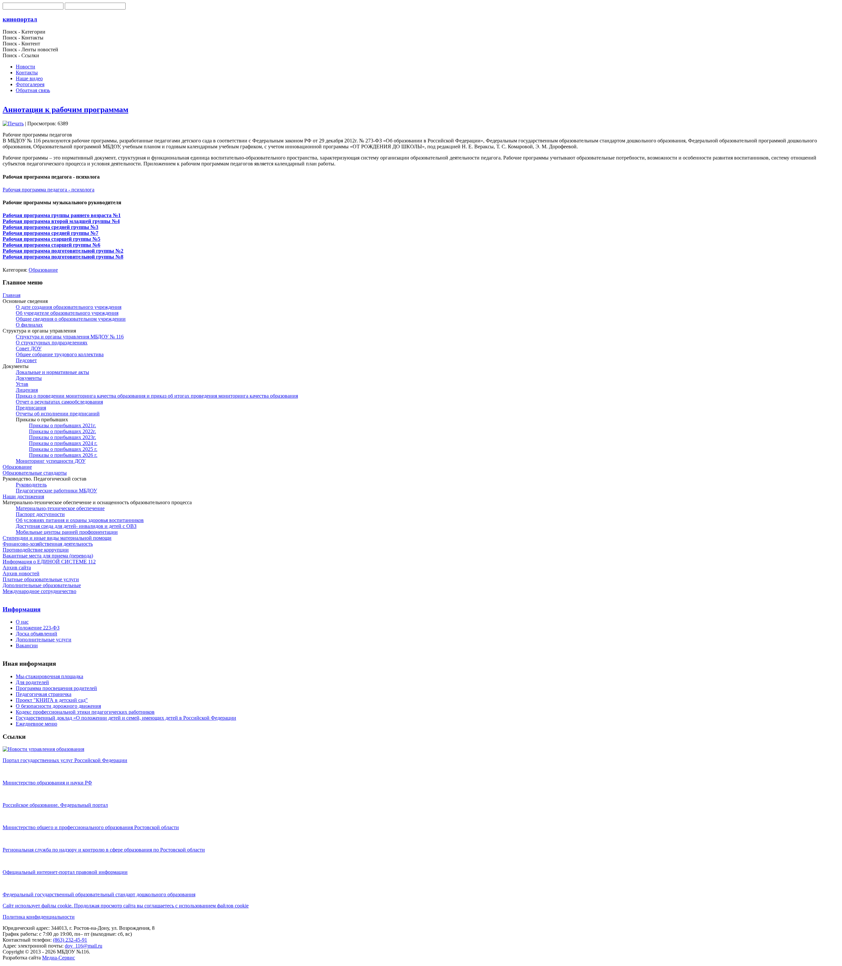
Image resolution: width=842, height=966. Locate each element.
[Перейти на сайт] (43, 749)
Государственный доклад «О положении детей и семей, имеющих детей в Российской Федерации (126, 718)
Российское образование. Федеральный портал (55, 805)
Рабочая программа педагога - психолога (48, 189)
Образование (43, 270)
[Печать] (13, 123)
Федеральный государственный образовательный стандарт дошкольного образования (99, 894)
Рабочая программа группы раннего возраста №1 (62, 215)
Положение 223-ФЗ (38, 628)
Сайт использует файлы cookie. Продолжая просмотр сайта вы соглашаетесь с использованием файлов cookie (126, 905)
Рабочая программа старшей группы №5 (51, 239)
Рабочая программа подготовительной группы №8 (63, 257)
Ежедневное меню (36, 724)
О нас (22, 622)
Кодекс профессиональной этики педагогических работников (85, 712)
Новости (25, 66)
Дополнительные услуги (43, 639)
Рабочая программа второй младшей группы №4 (61, 221)
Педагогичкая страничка (43, 694)
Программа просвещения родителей (56, 688)
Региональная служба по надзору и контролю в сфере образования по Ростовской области (104, 850)
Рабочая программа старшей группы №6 (51, 245)
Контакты (27, 72)
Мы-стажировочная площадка (49, 676)
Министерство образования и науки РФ (47, 782)
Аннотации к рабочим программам (65, 109)
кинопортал (20, 19)
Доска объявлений (36, 633)
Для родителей (32, 682)
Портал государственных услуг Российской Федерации (65, 760)
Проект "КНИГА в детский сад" (52, 700)
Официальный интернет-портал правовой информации (65, 872)
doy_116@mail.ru (83, 946)
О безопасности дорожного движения (58, 706)
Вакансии (27, 645)
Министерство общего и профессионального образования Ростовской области (91, 827)
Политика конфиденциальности (39, 917)
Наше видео (29, 78)
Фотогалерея (30, 84)
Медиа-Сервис (58, 957)
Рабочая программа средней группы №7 (50, 233)
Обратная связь (33, 90)
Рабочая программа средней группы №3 (50, 227)
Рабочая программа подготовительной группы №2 (63, 251)
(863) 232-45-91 (70, 940)
